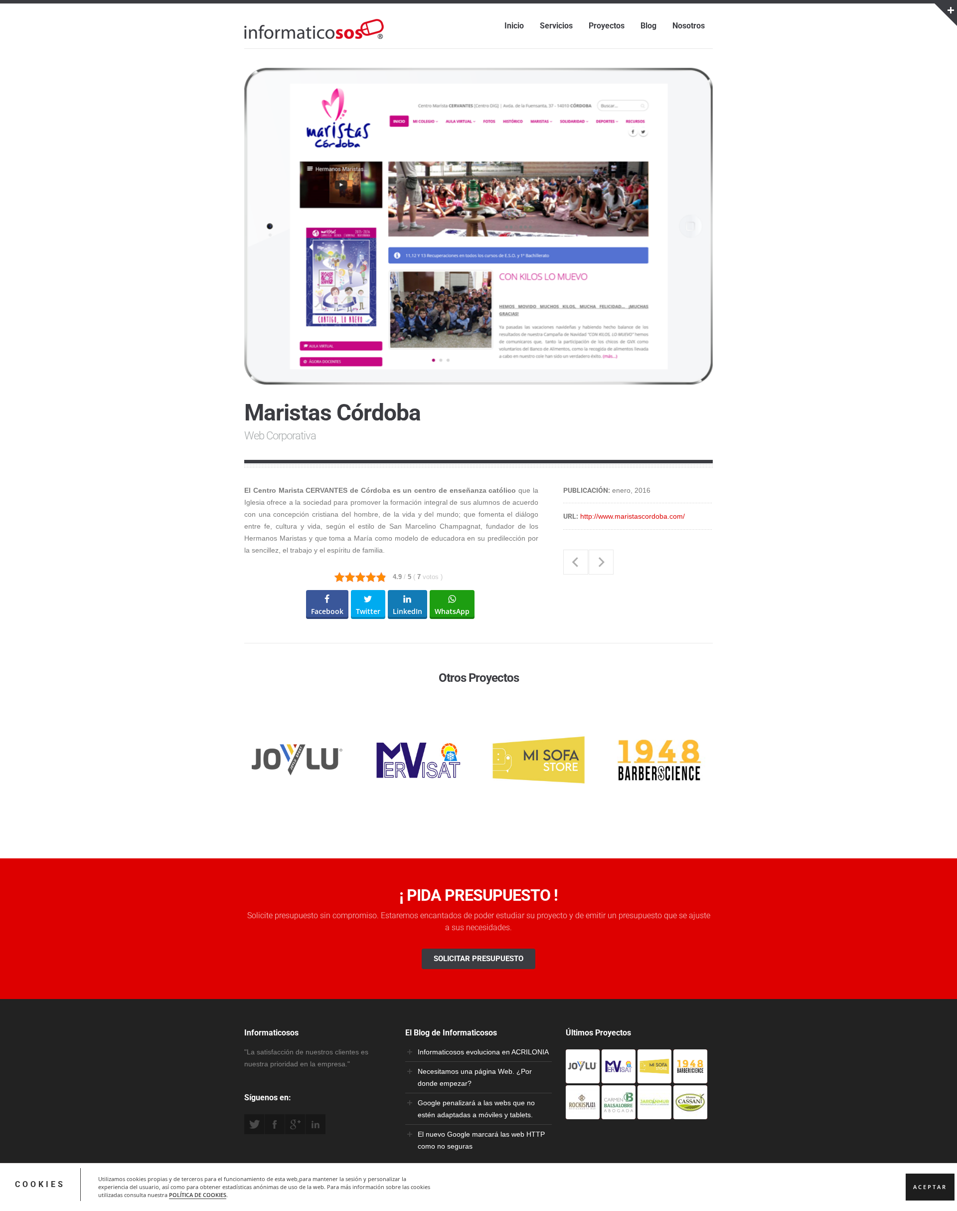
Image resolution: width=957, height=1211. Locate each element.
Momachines (601, 562)
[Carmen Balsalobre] (619, 1113)
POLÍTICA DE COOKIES (197, 1195)
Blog (648, 25)
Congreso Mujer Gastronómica (575, 562)
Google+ (295, 1124)
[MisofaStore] (654, 1077)
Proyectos (607, 25)
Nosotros (688, 25)
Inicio (514, 25)
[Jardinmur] (654, 1113)
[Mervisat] (619, 1077)
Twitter (254, 1124)
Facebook (275, 1124)
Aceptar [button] (930, 1187)
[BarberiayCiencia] (690, 1077)
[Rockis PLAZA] (583, 1113)
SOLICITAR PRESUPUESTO (478, 958)
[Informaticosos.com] (314, 38)
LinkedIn (315, 1124)
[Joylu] (583, 1077)
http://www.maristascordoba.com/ (632, 516)
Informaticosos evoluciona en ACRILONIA (483, 1052)
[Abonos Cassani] (690, 1113)
